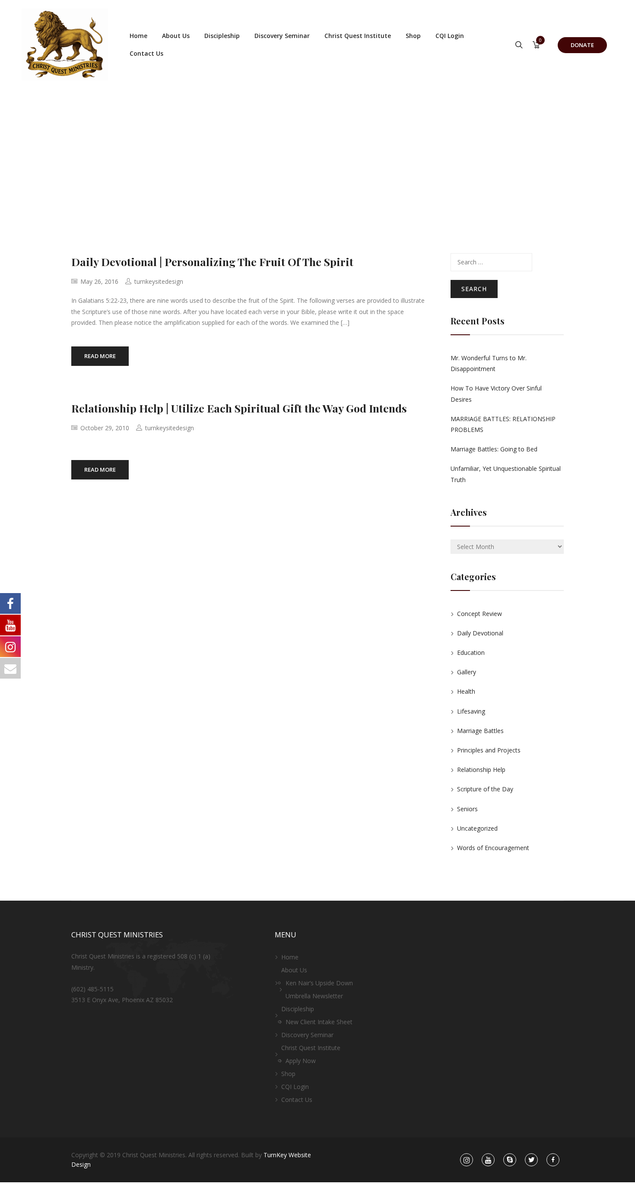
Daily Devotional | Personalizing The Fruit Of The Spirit (212, 261)
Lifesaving (471, 711)
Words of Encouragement (493, 848)
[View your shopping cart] (536, 45)
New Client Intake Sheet (319, 1022)
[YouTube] (488, 1160)
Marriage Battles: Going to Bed (494, 449)
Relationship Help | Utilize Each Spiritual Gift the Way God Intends (239, 408)
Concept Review (479, 613)
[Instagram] (467, 1160)
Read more (100, 356)
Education (471, 652)
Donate (582, 45)
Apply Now (301, 1061)
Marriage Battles (480, 731)
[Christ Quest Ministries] (65, 44)
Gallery (466, 672)
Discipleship (222, 36)
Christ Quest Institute (357, 36)
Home (138, 36)
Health (466, 691)
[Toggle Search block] (519, 45)
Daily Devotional (480, 633)
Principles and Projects (489, 750)
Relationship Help (481, 769)
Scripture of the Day (485, 789)
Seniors (467, 809)
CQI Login (449, 36)
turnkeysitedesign (158, 281)
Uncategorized (477, 828)
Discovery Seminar (282, 36)
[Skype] (510, 1160)
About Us (176, 36)
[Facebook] (553, 1160)
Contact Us (146, 53)
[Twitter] (531, 1160)
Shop (413, 36)
